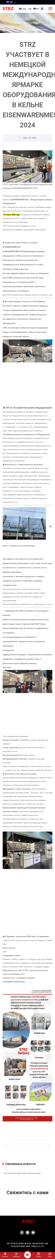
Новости (21, 30)
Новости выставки (38, 30)
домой (10, 30)
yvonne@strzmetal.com (14, 981)
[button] (27, 148)
